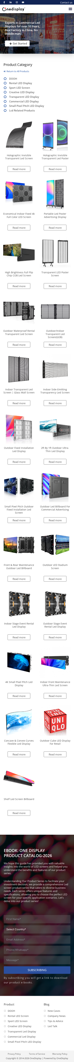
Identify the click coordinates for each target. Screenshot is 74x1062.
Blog (46, 1004)
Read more (19, 169)
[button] (70, 9)
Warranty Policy (59, 1053)
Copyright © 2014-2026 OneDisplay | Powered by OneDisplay (37, 1058)
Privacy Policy (14, 1053)
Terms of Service (37, 1053)
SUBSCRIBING (37, 970)
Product (9, 1004)
